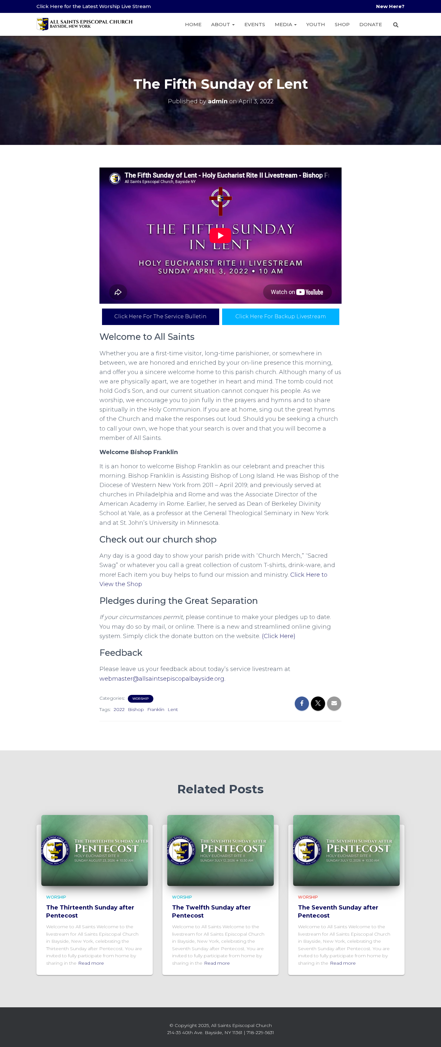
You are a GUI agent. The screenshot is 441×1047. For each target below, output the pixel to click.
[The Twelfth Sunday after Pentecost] (220, 850)
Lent (173, 709)
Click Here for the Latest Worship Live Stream (93, 6)
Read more (91, 963)
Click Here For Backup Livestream (280, 316)
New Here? (390, 6)
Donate (370, 24)
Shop (342, 24)
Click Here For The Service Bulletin (160, 316)
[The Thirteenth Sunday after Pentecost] (94, 850)
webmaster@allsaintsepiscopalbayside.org (161, 678)
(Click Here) (278, 636)
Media (284, 24)
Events (254, 24)
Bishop (136, 709)
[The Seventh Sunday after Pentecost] (346, 850)
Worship (140, 698)
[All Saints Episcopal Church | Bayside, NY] (85, 24)
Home (193, 24)
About (221, 24)
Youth (315, 24)
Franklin (155, 709)
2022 (119, 709)
